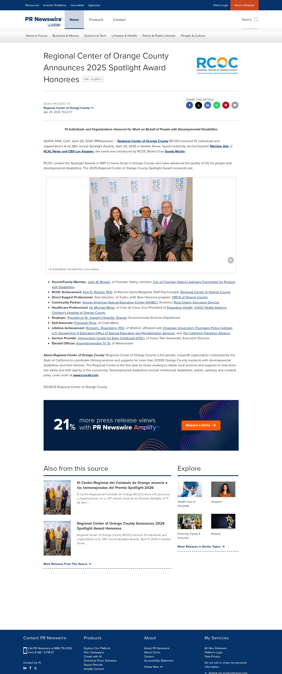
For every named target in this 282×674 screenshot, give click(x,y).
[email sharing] (234, 106)
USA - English (92, 79)
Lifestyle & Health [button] (124, 35)
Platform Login (214, 652)
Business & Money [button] (65, 35)
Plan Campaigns (94, 652)
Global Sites (152, 667)
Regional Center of (142, 141)
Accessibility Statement (158, 661)
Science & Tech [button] (95, 35)
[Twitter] (35, 668)
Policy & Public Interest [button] (158, 35)
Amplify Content (94, 669)
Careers (149, 656)
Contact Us (30, 663)
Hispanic (216, 502)
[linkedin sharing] (207, 106)
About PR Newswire (156, 648)
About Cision (152, 652)
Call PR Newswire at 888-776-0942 (50, 648)
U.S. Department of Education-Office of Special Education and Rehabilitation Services (113, 333)
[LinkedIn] (25, 668)
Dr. (102, 307)
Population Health (180, 307)
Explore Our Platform (97, 648)
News (74, 19)
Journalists (77, 5)
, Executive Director (196, 302)
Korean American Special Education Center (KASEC (120, 302)
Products (96, 19)
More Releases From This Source (65, 564)
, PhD (97, 292)
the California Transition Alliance (206, 333)
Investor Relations (54, 5)
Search (247, 19)
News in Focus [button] (36, 35)
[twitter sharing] (198, 106)
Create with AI (93, 656)
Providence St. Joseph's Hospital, (97, 317)
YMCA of (190, 297)
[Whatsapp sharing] (216, 106)
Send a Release (245, 5)
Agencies (94, 5)
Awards (216, 534)
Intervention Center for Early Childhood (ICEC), (111, 338)
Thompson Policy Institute (197, 328)
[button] (141, 219)
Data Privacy (212, 656)
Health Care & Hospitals (186, 504)
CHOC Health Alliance (210, 307)
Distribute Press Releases (100, 661)
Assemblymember (93, 343)
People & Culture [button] (193, 35)
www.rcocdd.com (85, 375)
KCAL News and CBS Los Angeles (69, 151)
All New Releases (216, 648)
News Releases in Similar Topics (199, 546)
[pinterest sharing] (225, 106)
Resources (32, 5)
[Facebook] (30, 668)
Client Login (220, 5)
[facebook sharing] (189, 106)
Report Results (93, 665)
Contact (119, 19)
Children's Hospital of (78, 312)
